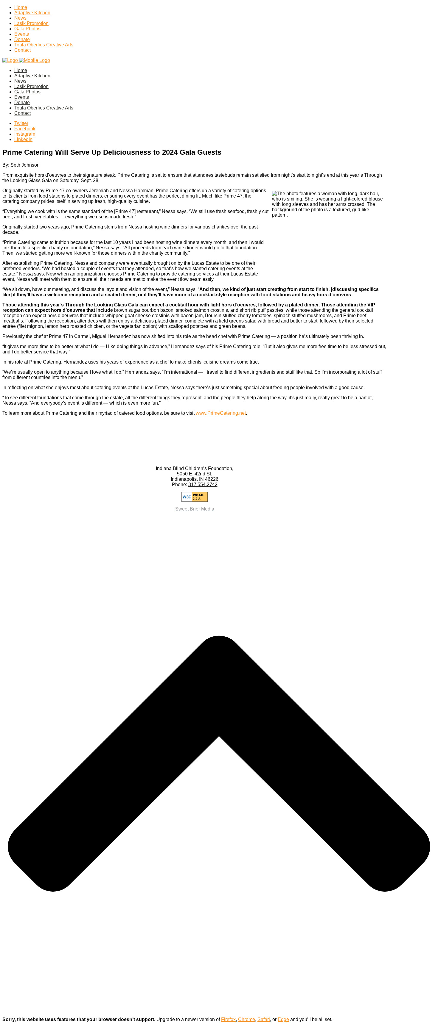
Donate (22, 39)
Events (21, 34)
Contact (22, 50)
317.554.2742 (203, 484)
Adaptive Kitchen (32, 12)
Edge (283, 1019)
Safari (263, 1019)
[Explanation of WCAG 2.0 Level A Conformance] (194, 497)
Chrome (246, 1019)
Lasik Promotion (31, 23)
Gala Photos (27, 28)
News (20, 18)
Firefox (228, 1019)
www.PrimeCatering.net (221, 413)
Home (20, 7)
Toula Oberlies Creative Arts (43, 44)
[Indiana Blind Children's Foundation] (26, 60)
